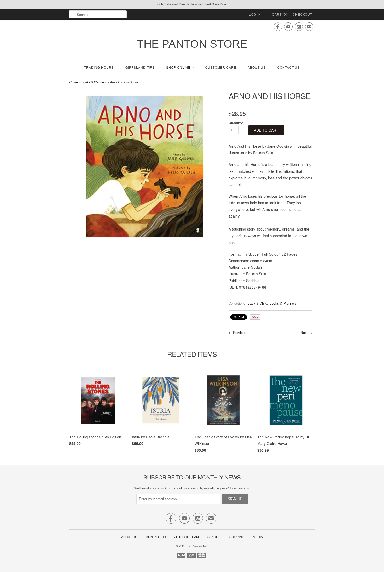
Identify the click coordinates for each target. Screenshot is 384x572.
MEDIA (258, 537)
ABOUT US (257, 67)
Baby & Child (257, 303)
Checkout (302, 14)
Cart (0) (279, 14)
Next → (306, 332)
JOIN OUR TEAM (187, 537)
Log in (255, 14)
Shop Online (180, 67)
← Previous (237, 332)
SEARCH (214, 537)
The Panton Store (192, 44)
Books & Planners (94, 82)
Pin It (255, 317)
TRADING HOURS (99, 67)
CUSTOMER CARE (220, 67)
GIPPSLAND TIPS (140, 67)
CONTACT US (288, 67)
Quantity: (236, 122)
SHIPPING (236, 537)
